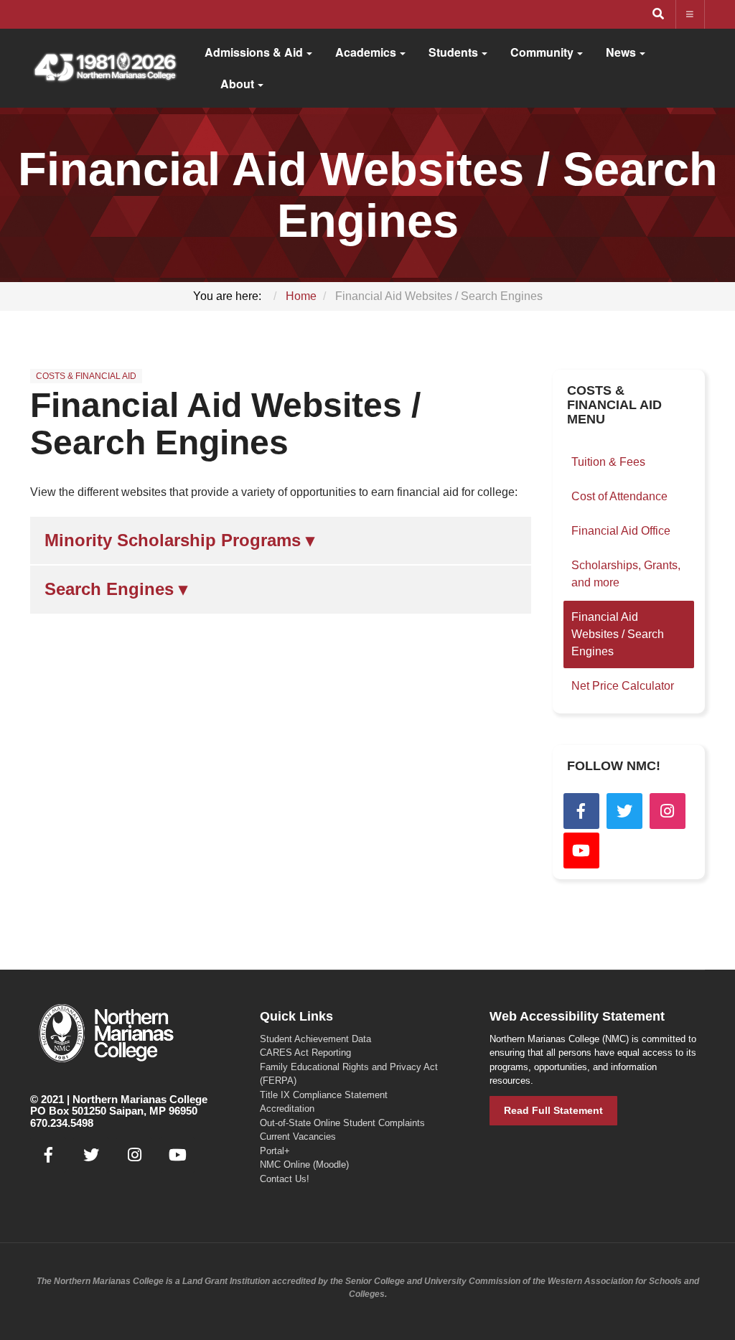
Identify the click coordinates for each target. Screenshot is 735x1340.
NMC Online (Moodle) (304, 1164)
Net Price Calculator (622, 686)
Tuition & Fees (608, 462)
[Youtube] (581, 850)
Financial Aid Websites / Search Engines (225, 424)
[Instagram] (667, 811)
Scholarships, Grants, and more (625, 574)
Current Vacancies (298, 1136)
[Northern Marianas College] (104, 68)
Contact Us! (284, 1178)
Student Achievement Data (315, 1039)
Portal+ (275, 1150)
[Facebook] (581, 811)
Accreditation (287, 1108)
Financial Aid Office (620, 531)
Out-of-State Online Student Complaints (342, 1123)
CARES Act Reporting (305, 1052)
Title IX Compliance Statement (324, 1095)
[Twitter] (624, 811)
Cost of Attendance (619, 496)
